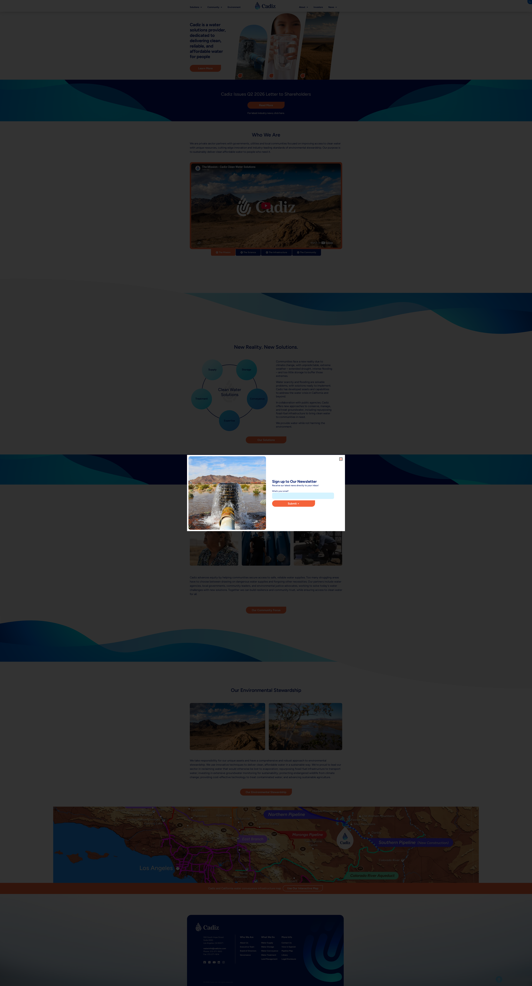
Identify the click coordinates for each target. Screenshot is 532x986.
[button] (341, 459)
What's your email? (280, 491)
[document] (266, 493)
